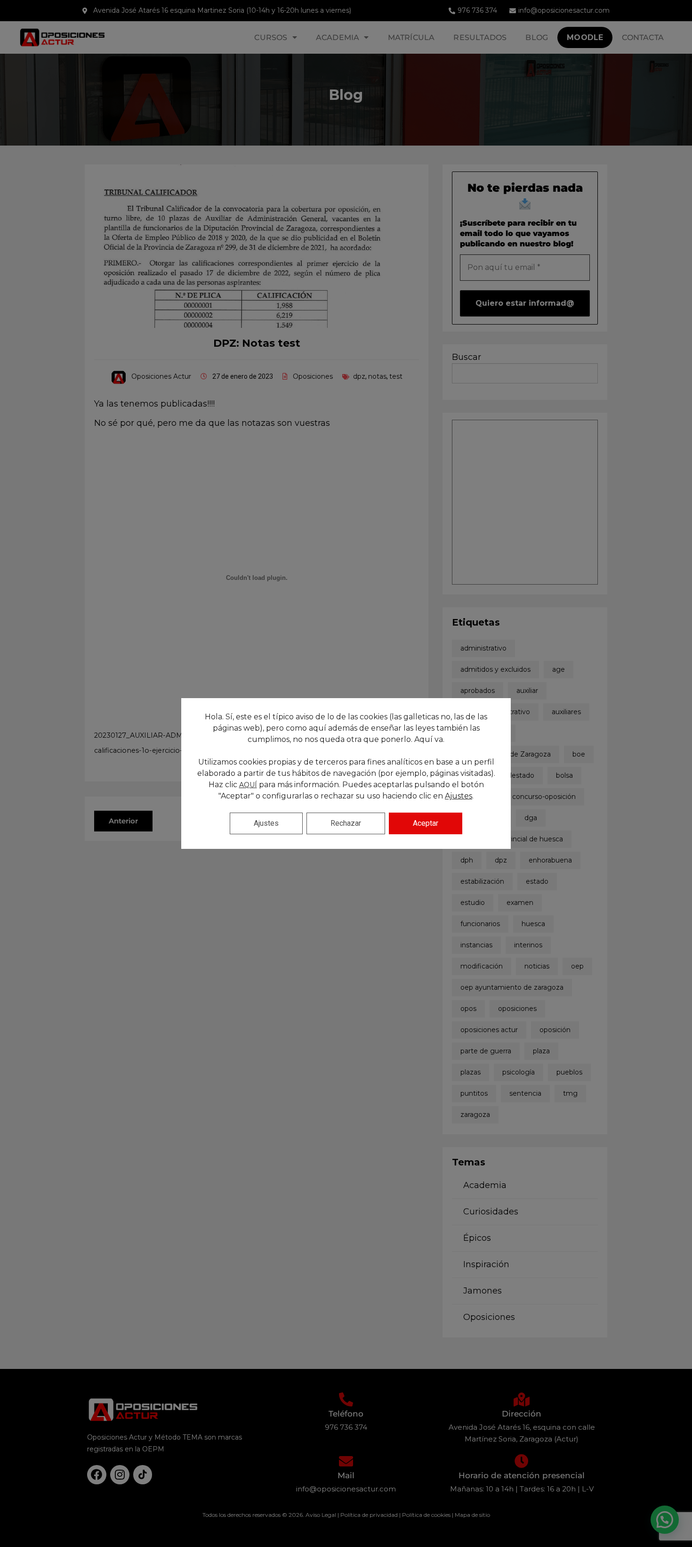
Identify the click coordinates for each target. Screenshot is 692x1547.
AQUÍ (248, 785)
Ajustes (458, 795)
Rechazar (345, 823)
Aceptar (425, 823)
